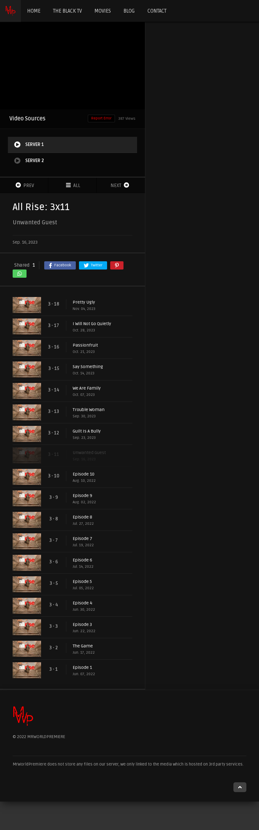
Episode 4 (82, 603)
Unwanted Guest (89, 452)
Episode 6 (82, 560)
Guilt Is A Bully (87, 431)
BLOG (129, 11)
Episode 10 (83, 474)
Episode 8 (82, 517)
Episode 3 (82, 624)
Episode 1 (82, 667)
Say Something (88, 366)
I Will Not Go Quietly (92, 323)
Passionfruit (85, 345)
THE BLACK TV (67, 11)
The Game (83, 646)
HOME (33, 11)
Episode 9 (82, 495)
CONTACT (157, 11)
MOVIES (102, 11)
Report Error (101, 118)
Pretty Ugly (84, 302)
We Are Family (87, 388)
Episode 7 (82, 538)
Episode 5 (82, 581)
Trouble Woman (89, 409)
